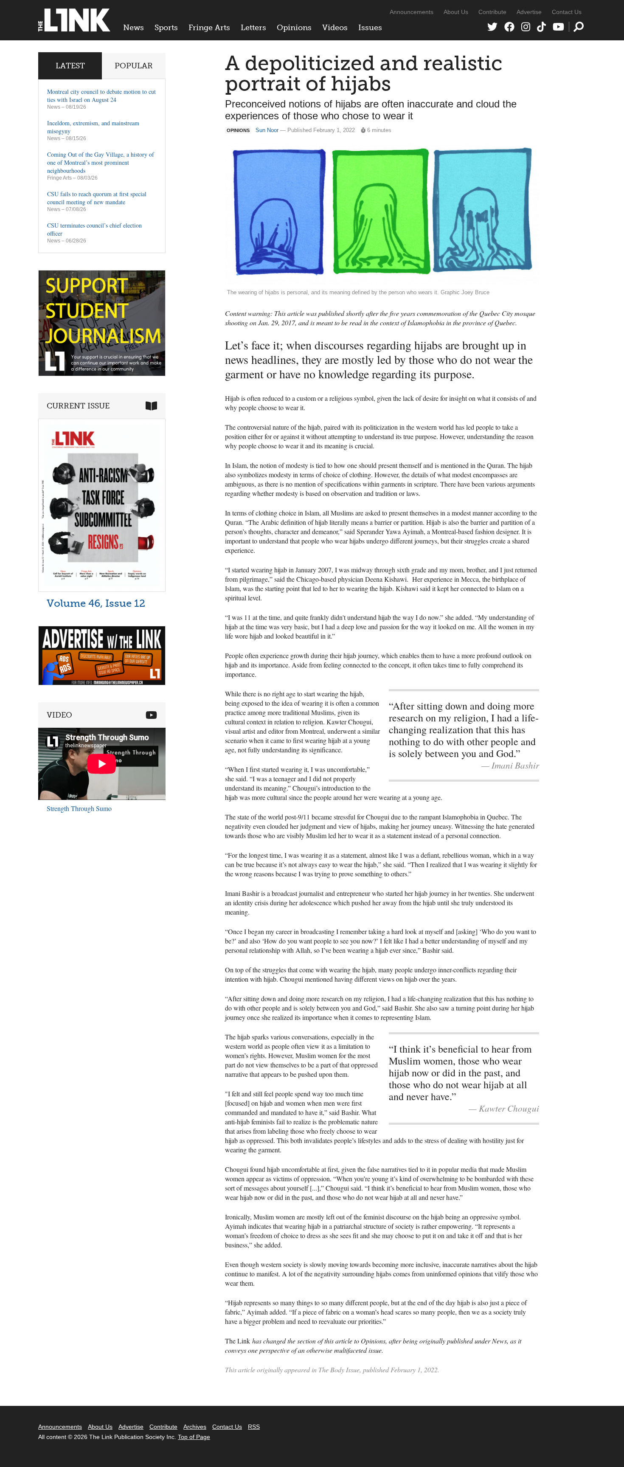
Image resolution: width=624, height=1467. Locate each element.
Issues (370, 27)
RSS (254, 1426)
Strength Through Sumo (79, 808)
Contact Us (567, 11)
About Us (456, 11)
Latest (70, 65)
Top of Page (194, 1436)
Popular (134, 65)
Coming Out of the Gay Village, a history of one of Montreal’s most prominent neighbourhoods (100, 162)
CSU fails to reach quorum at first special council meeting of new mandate (96, 198)
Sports (166, 27)
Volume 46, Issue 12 (96, 603)
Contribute (492, 11)
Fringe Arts (209, 27)
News (133, 27)
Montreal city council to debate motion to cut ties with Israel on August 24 (101, 95)
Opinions (294, 27)
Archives (194, 1426)
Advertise (529, 11)
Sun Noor (267, 130)
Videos (335, 27)
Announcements (411, 11)
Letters (253, 27)
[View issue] (102, 590)
